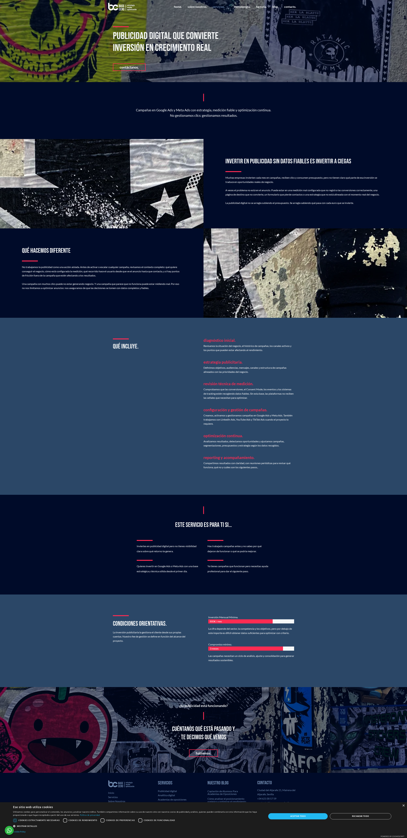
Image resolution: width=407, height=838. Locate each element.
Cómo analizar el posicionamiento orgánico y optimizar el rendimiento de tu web (226, 801)
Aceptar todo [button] (298, 816)
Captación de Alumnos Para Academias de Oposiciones (222, 793)
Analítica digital (166, 795)
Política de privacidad (90, 815)
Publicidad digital (167, 791)
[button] (226, 6)
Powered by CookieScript (392, 836)
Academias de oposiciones (172, 799)
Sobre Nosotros (116, 801)
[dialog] (203, 820)
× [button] (403, 805)
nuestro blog (218, 783)
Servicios (113, 797)
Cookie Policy (19, 831)
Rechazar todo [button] (360, 816)
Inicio (111, 792)
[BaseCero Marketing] (122, 6)
